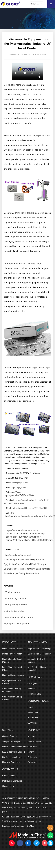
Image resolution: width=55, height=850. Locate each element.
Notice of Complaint (11, 762)
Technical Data (34, 693)
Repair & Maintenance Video (15, 746)
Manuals (31, 688)
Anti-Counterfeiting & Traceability (37, 668)
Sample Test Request (11, 741)
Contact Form (8, 785)
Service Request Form (12, 756)
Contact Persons (9, 736)
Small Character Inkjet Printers (12, 660)
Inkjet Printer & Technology (39, 648)
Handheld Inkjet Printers (13, 648)
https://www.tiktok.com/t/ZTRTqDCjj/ (30, 507)
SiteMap (30, 825)
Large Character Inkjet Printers (12, 668)
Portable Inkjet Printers (12, 653)
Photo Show (33, 717)
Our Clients (32, 722)
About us (31, 736)
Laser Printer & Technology (39, 653)
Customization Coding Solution (12, 698)
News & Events (34, 741)
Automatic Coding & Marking (36, 660)
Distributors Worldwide (12, 780)
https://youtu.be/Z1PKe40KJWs (19, 495)
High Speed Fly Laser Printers (11, 682)
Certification (33, 762)
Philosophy (32, 756)
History (31, 751)
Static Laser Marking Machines (11, 690)
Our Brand (32, 746)
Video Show (33, 712)
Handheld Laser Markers (13, 675)
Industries (32, 707)
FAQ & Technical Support (13, 751)
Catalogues (32, 683)
